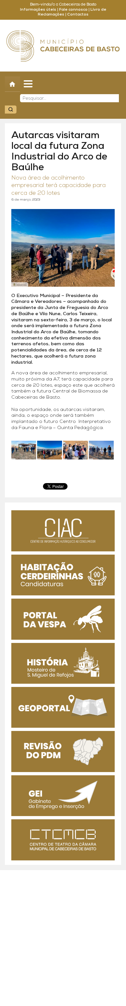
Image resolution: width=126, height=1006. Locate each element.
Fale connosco (73, 10)
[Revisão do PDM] (63, 751)
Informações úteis (38, 10)
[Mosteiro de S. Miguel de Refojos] (63, 663)
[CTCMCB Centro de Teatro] (63, 839)
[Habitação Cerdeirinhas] (63, 575)
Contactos (78, 15)
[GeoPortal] (63, 707)
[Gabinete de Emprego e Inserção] (63, 795)
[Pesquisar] (10, 109)
